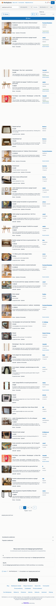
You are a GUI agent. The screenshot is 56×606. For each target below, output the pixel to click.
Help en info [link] (14, 2)
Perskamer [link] (23, 592)
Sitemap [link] (51, 592)
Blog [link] (8, 586)
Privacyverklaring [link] (18, 588)
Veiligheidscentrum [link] (29, 2)
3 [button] (31, 507)
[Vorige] (21, 507)
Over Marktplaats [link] (7, 592)
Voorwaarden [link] (21, 2)
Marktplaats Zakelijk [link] (16, 586)
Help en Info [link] (38, 586)
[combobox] (10, 7)
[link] (6, 2)
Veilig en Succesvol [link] (28, 586)
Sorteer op (41, 11)
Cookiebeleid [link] (28, 588)
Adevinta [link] (30, 592)
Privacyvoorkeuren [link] (37, 588)
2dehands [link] (37, 592)
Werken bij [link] (16, 592)
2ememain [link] (44, 592)
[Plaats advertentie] (53, 2)
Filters (28, 18)
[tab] (33, 14)
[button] (48, 2)
